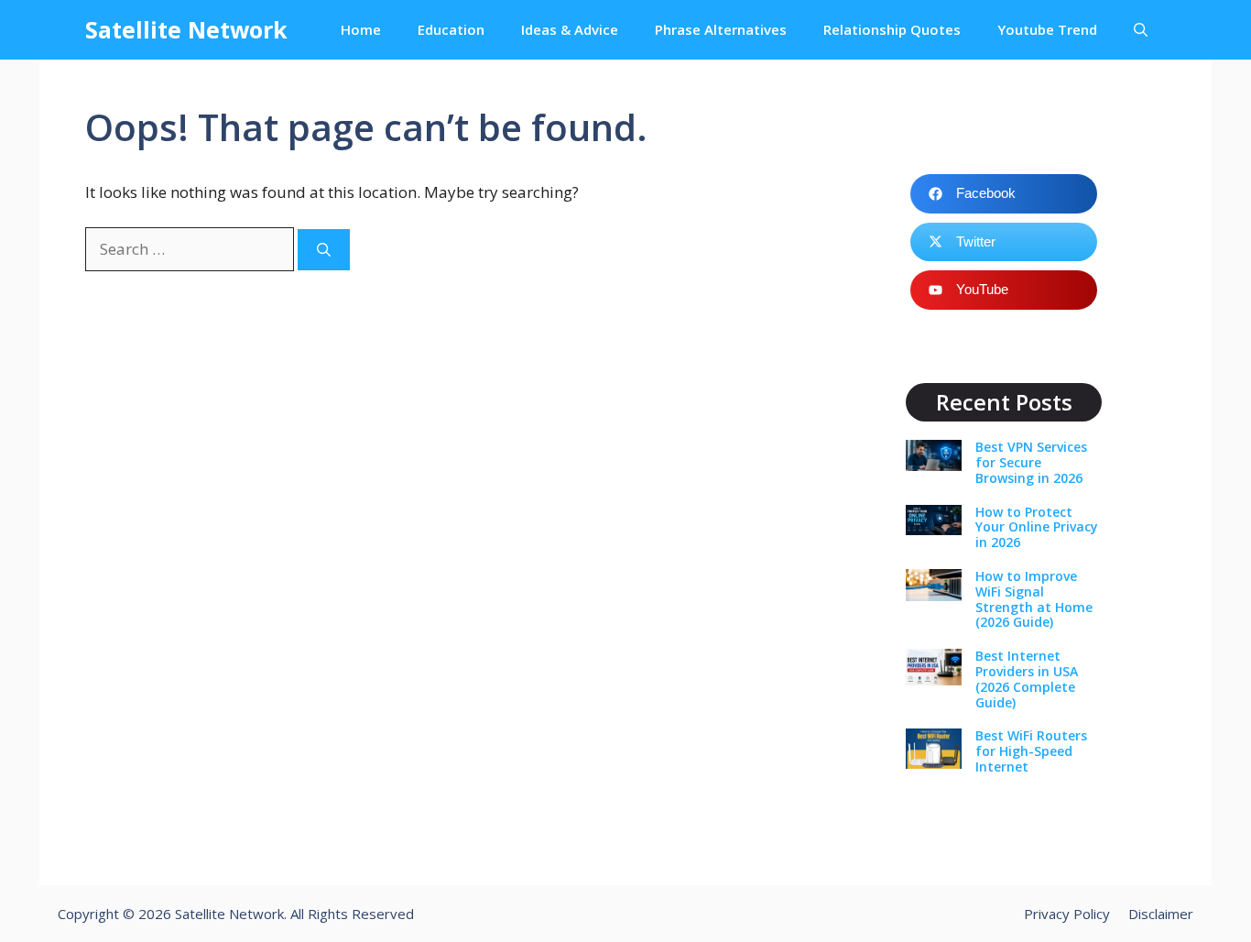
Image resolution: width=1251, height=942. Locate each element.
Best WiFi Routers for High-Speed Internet (1031, 751)
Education (451, 29)
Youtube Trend (1047, 29)
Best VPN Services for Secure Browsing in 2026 (1031, 462)
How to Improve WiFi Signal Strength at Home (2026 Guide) (1034, 598)
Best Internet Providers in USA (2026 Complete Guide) (1026, 678)
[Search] (324, 249)
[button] (1140, 30)
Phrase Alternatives (721, 29)
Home (361, 29)
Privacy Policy (1067, 913)
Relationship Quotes (892, 29)
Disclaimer (1160, 913)
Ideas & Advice (569, 29)
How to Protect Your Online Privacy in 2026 (1036, 527)
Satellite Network (186, 29)
